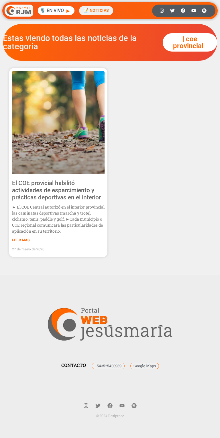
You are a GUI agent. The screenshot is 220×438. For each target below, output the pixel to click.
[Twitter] (172, 10)
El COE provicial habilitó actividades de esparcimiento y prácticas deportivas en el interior (56, 190)
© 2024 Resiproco (110, 415)
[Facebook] (183, 10)
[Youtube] (193, 10)
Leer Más (21, 239)
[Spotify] (204, 10)
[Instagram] (161, 10)
